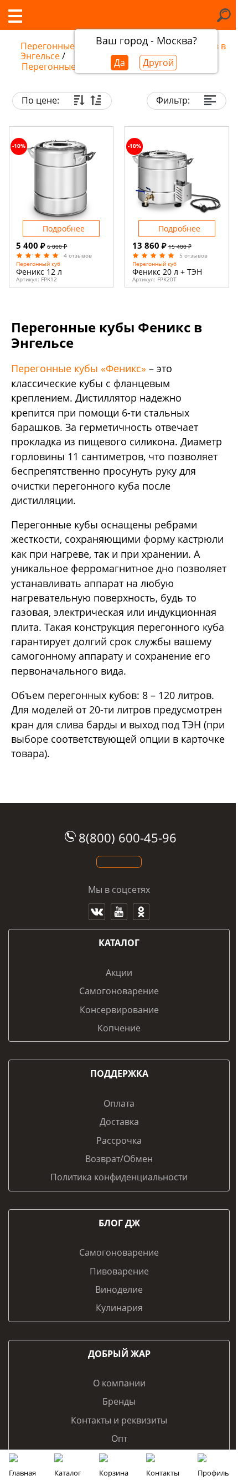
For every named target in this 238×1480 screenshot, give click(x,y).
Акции (119, 973)
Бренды (119, 1401)
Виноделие (119, 1289)
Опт (119, 1438)
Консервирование (119, 1010)
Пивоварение (119, 1271)
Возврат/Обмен (119, 1159)
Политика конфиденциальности (119, 1177)
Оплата (119, 1103)
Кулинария (119, 1308)
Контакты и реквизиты (119, 1420)
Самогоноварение (119, 991)
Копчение (119, 1028)
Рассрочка (119, 1140)
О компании (119, 1383)
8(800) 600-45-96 (128, 838)
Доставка (119, 1122)
